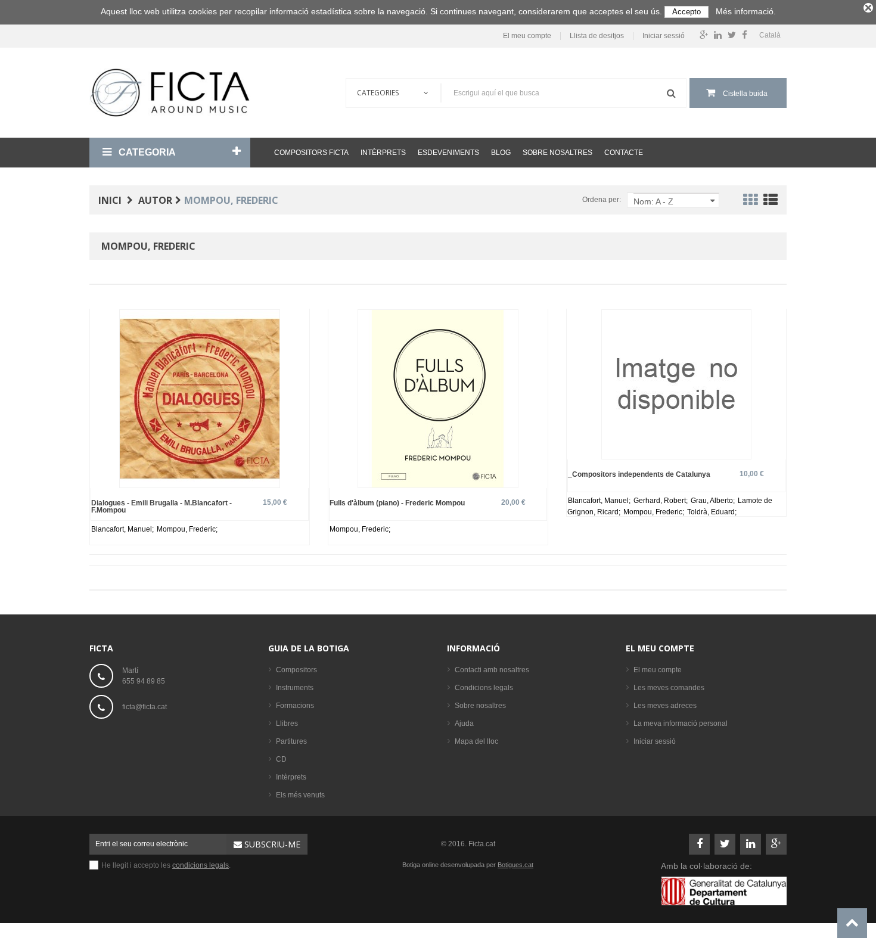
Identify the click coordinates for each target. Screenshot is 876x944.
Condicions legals (484, 688)
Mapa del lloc (476, 741)
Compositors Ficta (311, 152)
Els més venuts (300, 795)
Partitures (291, 741)
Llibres (287, 723)
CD (281, 759)
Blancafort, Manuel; (123, 529)
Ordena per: (601, 199)
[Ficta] (169, 92)
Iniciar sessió (663, 36)
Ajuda (464, 723)
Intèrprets (383, 152)
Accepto (686, 11)
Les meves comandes (668, 688)
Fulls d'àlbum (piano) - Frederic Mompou (397, 503)
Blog (501, 152)
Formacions (295, 705)
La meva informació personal (680, 723)
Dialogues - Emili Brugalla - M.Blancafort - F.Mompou (161, 506)
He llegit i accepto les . (166, 865)
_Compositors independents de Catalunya (639, 474)
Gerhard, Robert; (661, 500)
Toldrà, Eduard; (712, 512)
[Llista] (770, 202)
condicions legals (200, 865)
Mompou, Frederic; (187, 529)
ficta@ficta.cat (144, 707)
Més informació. (746, 11)
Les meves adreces (665, 705)
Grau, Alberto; (714, 500)
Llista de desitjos (597, 36)
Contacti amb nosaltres (492, 670)
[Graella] (750, 202)
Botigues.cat (515, 864)
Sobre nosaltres (557, 152)
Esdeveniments (448, 152)
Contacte (623, 152)
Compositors (296, 670)
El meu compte (527, 36)
